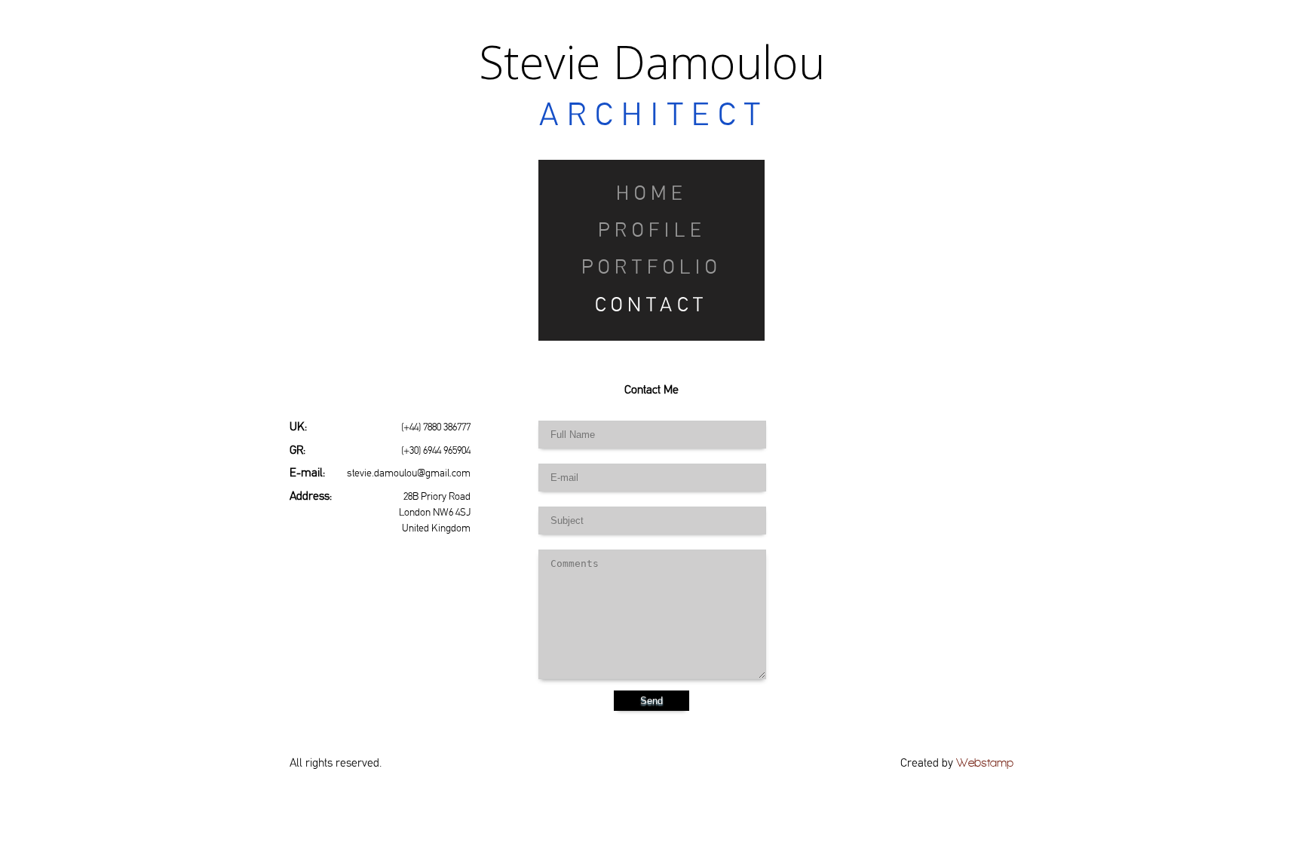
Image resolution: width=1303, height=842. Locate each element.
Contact (651, 304)
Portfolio (651, 267)
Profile (652, 230)
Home (651, 193)
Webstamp (984, 762)
